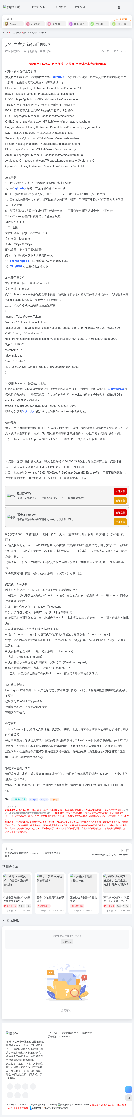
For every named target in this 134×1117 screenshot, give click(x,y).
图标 (19, 77)
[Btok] (25, 1086)
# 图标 (54, 799)
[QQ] (17, 1086)
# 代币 (44, 799)
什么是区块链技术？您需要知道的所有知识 (16, 899)
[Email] (25, 1095)
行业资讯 (110, 905)
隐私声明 (87, 1032)
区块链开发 (16, 32)
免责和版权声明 (70, 1032)
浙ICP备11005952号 (47, 1104)
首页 (6, 32)
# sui (119, 905)
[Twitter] (10, 1095)
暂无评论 (12, 920)
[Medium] (17, 1095)
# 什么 (21, 905)
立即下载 (120, 500)
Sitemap (65, 1036)
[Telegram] (33, 1086)
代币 (8, 71)
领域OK (46, 51)
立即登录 (67, 941)
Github (57, 77)
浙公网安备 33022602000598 (75, 1104)
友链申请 (53, 1032)
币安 (94, 433)
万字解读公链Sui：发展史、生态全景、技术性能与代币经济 (116, 901)
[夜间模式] (128, 1097)
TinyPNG (16, 266)
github (19, 188)
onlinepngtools (20, 261)
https (23, 88)
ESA (47, 1107)
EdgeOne (36, 1107)
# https (33, 799)
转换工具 (27, 411)
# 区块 (29, 905)
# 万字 (125, 905)
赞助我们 (124, 18)
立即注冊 (120, 491)
